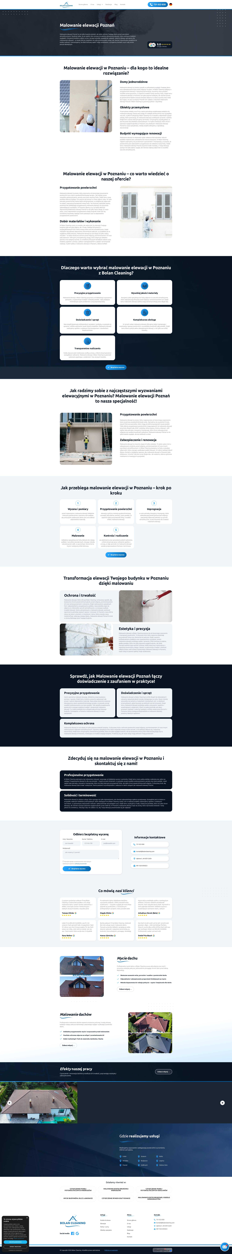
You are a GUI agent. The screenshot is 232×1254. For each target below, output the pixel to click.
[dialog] (15, 1234)
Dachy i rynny (104, 1227)
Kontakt (122, 4)
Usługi (99, 4)
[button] (9, 1103)
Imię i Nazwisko (68, 839)
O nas (92, 4)
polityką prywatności (81, 863)
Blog (116, 4)
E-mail (103, 839)
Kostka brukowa (105, 1220)
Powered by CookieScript (15, 1250)
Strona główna (83, 4)
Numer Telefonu (87, 839)
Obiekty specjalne (106, 1230)
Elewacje (103, 1223)
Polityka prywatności (111, 1250)
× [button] (27, 1218)
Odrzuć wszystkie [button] (15, 1246)
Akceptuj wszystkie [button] (15, 1242)
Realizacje (108, 4)
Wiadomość (66, 848)
